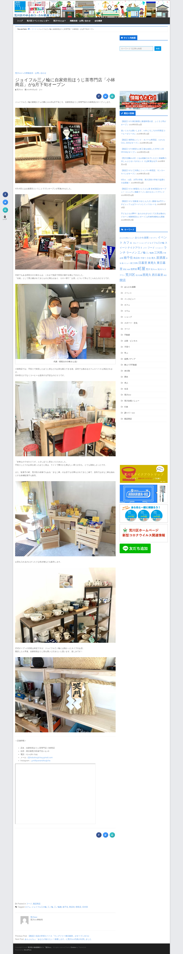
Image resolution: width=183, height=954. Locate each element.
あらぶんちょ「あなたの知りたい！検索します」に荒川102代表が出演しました (58, 939)
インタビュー (130, 299)
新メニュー (126, 263)
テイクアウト (135, 247)
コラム (127, 311)
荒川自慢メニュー (131, 401)
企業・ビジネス (130, 341)
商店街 (72, 907)
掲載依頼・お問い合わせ (80, 20)
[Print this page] (112, 98)
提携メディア (130, 359)
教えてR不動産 (130, 365)
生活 (126, 389)
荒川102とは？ (59, 20)
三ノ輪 (50, 907)
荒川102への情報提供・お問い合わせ (30, 73)
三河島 (158, 252)
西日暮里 (157, 274)
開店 (123, 280)
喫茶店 (78, 907)
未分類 (127, 371)
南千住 (65, 907)
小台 (149, 258)
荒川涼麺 (139, 275)
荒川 (148, 269)
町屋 (141, 268)
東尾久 (152, 262)
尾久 (153, 258)
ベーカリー (159, 248)
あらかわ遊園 (142, 237)
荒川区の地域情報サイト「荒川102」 (40, 947)
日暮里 (142, 262)
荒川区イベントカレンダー (38, 20)
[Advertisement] (65, 51)
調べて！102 (129, 413)
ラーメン (131, 252)
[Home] (29, 29)
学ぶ (126, 353)
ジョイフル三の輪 (39, 907)
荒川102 (33, 917)
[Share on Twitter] (105, 98)
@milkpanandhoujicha (40, 761)
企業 (121, 258)
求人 (126, 383)
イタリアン (153, 238)
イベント (128, 293)
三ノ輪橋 (58, 907)
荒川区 (130, 275)
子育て (143, 258)
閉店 (165, 275)
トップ (20, 20)
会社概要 (98, 20)
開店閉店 (36, 904)
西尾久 (147, 274)
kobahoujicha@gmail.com (41, 757)
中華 (164, 253)
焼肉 (128, 269)
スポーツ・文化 (130, 323)
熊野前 (134, 269)
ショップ (143, 243)
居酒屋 (160, 257)
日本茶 (85, 907)
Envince (73, 947)
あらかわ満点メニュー (127, 238)
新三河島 (134, 263)
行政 (126, 407)
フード (29, 904)
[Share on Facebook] (99, 98)
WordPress (27, 950)
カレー (136, 243)
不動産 (127, 335)
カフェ (28, 907)
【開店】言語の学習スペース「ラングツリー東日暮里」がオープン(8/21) (58, 936)
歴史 (125, 269)
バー (145, 248)
